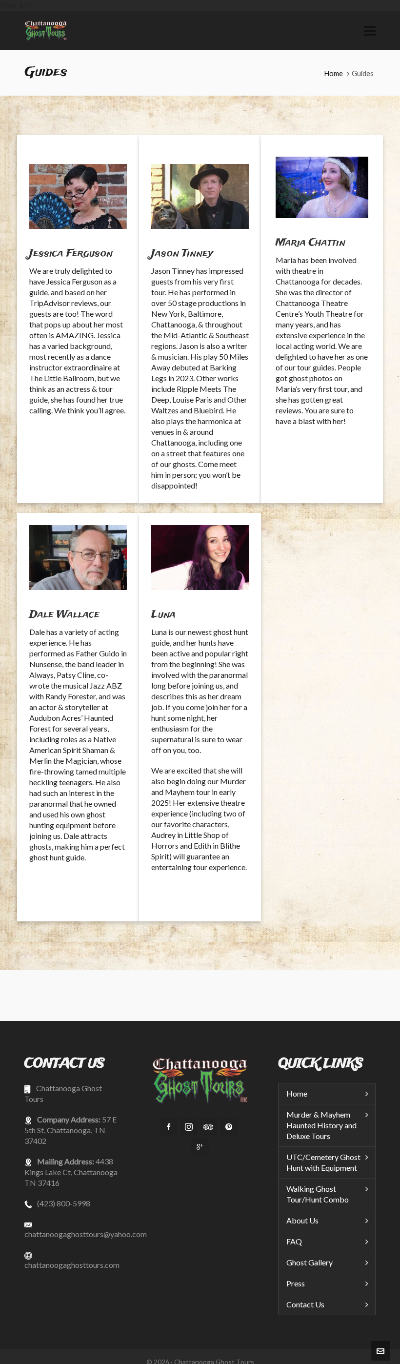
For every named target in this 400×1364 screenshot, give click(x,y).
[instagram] (189, 1127)
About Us (302, 1220)
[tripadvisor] (209, 1127)
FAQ (294, 1241)
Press (295, 1283)
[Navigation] (370, 30)
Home (333, 73)
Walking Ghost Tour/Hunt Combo (317, 1194)
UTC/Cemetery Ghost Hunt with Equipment (323, 1162)
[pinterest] (229, 1127)
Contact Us (305, 1304)
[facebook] (169, 1127)
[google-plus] (200, 1147)
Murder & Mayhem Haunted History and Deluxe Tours (321, 1125)
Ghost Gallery (309, 1262)
